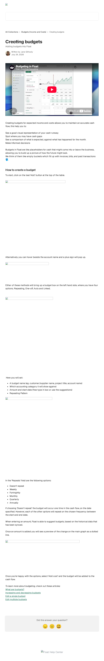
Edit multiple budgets (16, 599)
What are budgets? (14, 589)
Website (93, 4)
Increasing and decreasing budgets (23, 592)
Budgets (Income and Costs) (33, 32)
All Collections (11, 32)
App (84, 4)
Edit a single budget (15, 596)
